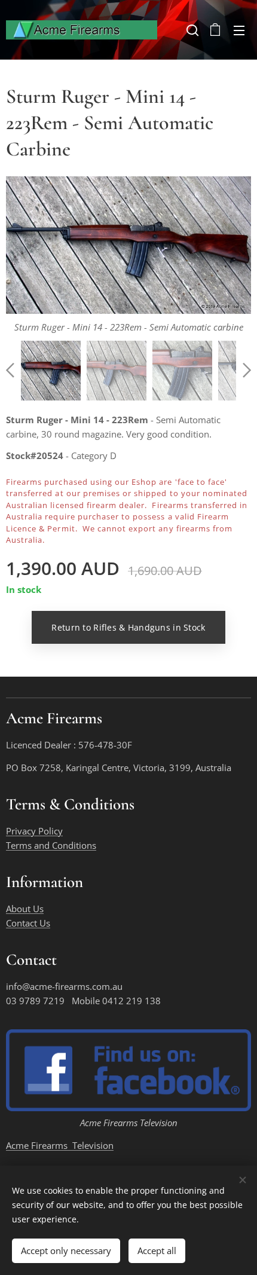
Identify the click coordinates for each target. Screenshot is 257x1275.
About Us (25, 909)
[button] (191, 30)
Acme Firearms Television (60, 1145)
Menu (239, 30)
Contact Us (28, 923)
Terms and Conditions (51, 845)
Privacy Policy (34, 831)
